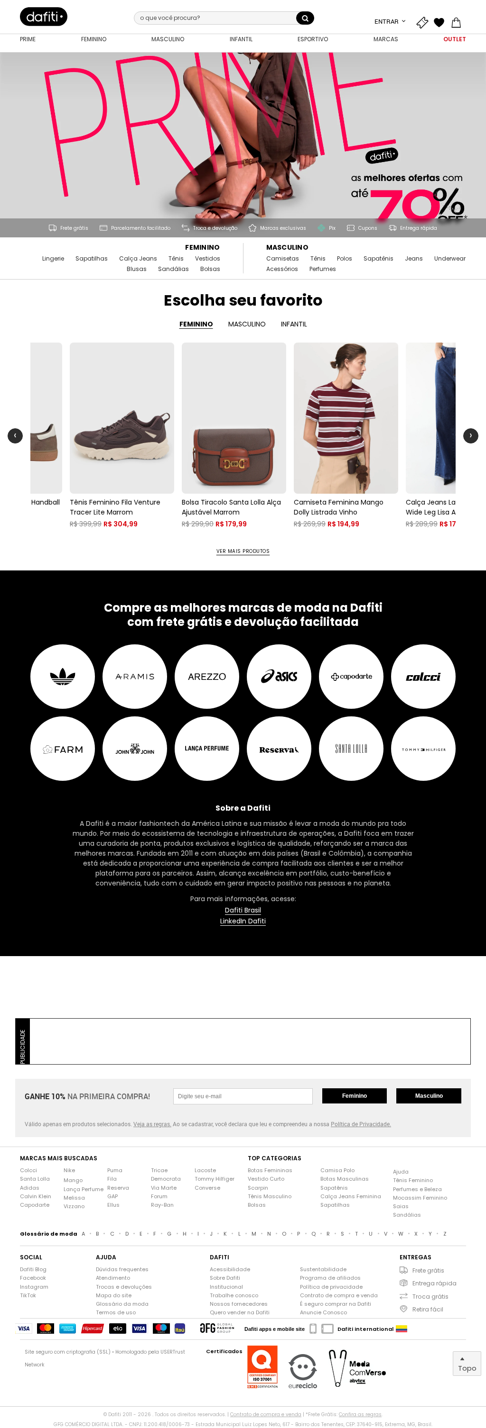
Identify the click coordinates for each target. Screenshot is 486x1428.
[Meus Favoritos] (441, 21)
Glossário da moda (122, 1304)
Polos (344, 258)
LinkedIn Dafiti (243, 921)
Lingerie (53, 258)
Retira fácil (427, 1309)
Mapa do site (113, 1295)
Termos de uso (116, 1312)
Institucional (226, 1287)
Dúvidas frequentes (122, 1269)
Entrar (387, 21)
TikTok (28, 1295)
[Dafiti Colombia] (401, 1329)
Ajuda (401, 1171)
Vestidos (207, 258)
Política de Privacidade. (361, 1124)
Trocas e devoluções (124, 1287)
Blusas (137, 269)
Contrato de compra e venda (339, 1295)
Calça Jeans (138, 258)
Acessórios (282, 269)
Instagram (34, 1287)
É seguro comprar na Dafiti (335, 1304)
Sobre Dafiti (225, 1278)
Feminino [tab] (196, 324)
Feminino (202, 247)
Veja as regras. (152, 1124)
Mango (73, 1180)
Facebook (33, 1278)
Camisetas (282, 258)
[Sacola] (458, 21)
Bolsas (210, 269)
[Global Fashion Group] (217, 1328)
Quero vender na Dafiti (240, 1312)
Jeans (414, 258)
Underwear (450, 258)
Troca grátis (430, 1296)
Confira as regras (360, 1414)
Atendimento (113, 1278)
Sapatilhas (91, 258)
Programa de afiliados (330, 1278)
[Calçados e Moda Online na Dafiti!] (43, 16)
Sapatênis (378, 258)
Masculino (287, 247)
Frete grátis (428, 1270)
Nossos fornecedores (239, 1304)
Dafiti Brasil (243, 910)
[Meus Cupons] (424, 21)
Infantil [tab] (294, 324)
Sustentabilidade (323, 1269)
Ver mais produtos (243, 551)
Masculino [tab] (247, 324)
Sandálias (173, 269)
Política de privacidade (331, 1287)
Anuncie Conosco (323, 1312)
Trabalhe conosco (234, 1295)
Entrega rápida (434, 1283)
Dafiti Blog (33, 1269)
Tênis (176, 258)
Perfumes (322, 269)
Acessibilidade (230, 1269)
